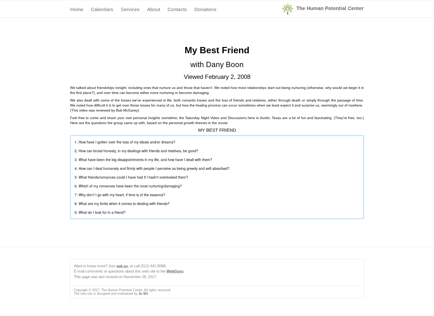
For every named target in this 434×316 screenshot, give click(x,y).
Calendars (102, 9)
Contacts (177, 9)
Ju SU (143, 293)
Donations (205, 9)
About (153, 9)
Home (76, 9)
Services (130, 9)
